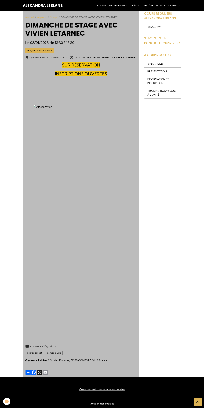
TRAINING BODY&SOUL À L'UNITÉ (161, 92)
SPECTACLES (155, 63)
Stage (53, 17)
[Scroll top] (198, 402)
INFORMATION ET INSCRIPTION (158, 81)
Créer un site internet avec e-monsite (102, 389)
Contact (174, 5)
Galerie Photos (118, 5)
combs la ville (54, 352)
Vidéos (134, 5)
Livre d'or (147, 5)
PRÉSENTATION (157, 71)
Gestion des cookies (102, 403)
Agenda (42, 17)
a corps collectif (35, 352)
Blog (159, 5)
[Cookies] (6, 401)
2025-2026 (154, 27)
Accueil (101, 5)
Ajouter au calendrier (40, 50)
